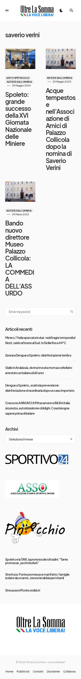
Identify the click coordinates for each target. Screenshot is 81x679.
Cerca (72, 311)
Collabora (69, 671)
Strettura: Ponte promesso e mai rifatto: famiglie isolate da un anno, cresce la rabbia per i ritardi (37, 576)
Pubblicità (23, 671)
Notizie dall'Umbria (19, 82)
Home (9, 671)
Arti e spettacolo (18, 78)
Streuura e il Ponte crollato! (22, 590)
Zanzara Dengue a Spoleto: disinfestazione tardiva (38, 355)
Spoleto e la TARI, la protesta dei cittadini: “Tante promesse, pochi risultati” (36, 561)
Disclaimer (53, 671)
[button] (7, 10)
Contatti (38, 671)
